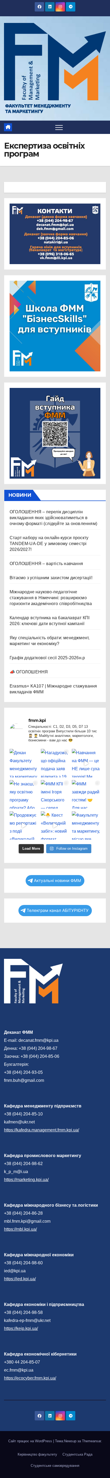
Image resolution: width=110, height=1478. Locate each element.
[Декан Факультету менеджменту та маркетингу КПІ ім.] (24, 763)
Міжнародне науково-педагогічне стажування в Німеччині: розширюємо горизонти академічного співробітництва (51, 598)
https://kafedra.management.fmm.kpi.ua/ (41, 1130)
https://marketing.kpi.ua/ (26, 1179)
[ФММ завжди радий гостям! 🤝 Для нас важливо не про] (86, 794)
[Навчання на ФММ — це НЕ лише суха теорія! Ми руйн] (86, 763)
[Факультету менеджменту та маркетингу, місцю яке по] (86, 825)
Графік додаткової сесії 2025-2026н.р (47, 657)
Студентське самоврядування (55, 1466)
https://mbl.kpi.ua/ (20, 1229)
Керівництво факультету (37, 1454)
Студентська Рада (77, 1454)
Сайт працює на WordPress (30, 1441)
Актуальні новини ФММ (57, 880)
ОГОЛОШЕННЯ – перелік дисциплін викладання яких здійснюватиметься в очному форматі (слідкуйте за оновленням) (53, 518)
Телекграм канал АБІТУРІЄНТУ (58, 910)
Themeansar (91, 1441)
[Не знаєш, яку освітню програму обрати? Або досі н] (24, 794)
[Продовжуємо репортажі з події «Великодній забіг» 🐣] (24, 825)
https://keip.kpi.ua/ (21, 1328)
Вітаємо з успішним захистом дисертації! (51, 577)
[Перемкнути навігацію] (59, 127)
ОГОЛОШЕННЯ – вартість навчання (46, 563)
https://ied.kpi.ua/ (20, 1279)
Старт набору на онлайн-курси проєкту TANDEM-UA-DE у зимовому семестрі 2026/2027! (49, 543)
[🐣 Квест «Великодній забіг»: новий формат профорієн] (55, 825)
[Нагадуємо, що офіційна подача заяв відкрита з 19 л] (55, 763)
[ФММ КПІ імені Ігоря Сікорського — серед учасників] (55, 794)
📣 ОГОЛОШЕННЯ (29, 672)
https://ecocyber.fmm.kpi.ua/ (30, 1378)
